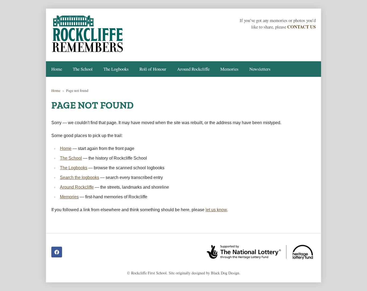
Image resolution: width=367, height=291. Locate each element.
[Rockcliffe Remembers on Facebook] (56, 252)
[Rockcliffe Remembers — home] (87, 34)
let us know (216, 209)
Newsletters (260, 69)
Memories (229, 69)
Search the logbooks (79, 177)
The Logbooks (116, 69)
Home (56, 69)
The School (83, 69)
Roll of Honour (152, 69)
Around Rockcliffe (193, 69)
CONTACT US (301, 26)
